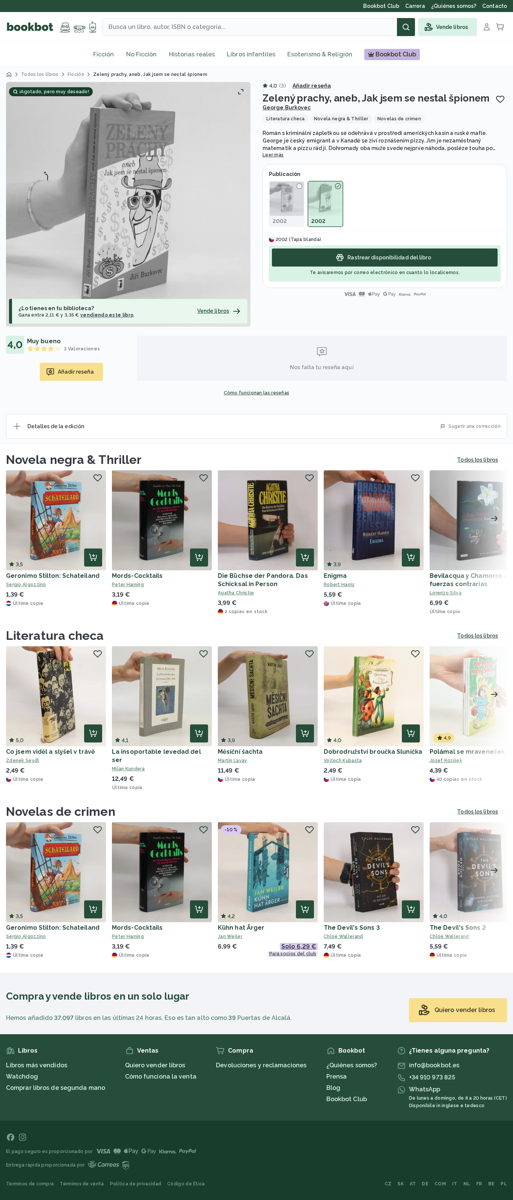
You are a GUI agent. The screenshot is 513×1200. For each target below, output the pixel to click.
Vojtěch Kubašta (343, 760)
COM (440, 1183)
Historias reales (192, 54)
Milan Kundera (128, 768)
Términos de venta (82, 1183)
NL (467, 1183)
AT (413, 1183)
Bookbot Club (346, 1099)
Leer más (273, 155)
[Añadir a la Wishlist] (500, 99)
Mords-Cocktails (137, 575)
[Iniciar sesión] (486, 27)
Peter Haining (128, 584)
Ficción (103, 54)
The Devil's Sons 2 (458, 927)
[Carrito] (500, 27)
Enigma (335, 575)
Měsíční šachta (240, 751)
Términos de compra (30, 1183)
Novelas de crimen (60, 811)
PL (504, 1183)
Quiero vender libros (155, 1065)
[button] (128, 204)
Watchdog (22, 1076)
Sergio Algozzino (26, 584)
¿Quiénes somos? (351, 1065)
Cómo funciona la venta (160, 1076)
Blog (333, 1087)
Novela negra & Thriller (74, 460)
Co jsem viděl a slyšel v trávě (50, 751)
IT (454, 1183)
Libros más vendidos (36, 1065)
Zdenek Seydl (22, 760)
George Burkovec (287, 108)
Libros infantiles (251, 54)
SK (400, 1183)
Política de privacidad (135, 1183)
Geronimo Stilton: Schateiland (53, 575)
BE (491, 1183)
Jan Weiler (230, 936)
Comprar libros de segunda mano (55, 1087)
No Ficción (141, 54)
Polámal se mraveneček (467, 751)
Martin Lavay (232, 760)
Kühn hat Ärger (241, 927)
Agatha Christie (236, 592)
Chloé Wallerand (343, 936)
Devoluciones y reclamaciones (261, 1065)
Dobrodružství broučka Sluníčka (373, 751)
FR (479, 1183)
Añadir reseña (312, 86)
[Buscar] (406, 27)
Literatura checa (55, 635)
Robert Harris (339, 584)
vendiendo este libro (106, 315)
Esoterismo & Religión (319, 54)
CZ (388, 1183)
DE (425, 1183)
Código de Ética (186, 1183)
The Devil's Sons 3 (352, 927)
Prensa (336, 1076)
